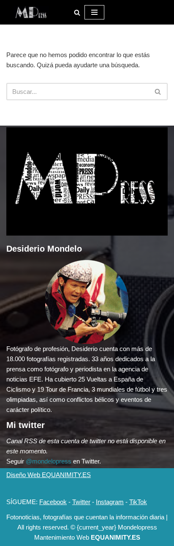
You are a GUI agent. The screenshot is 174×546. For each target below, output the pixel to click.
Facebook (53, 501)
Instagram (110, 501)
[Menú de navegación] (94, 12)
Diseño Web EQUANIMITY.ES (48, 474)
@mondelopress (48, 461)
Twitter (81, 501)
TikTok (138, 501)
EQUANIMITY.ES (115, 537)
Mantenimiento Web (62, 537)
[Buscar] (77, 12)
